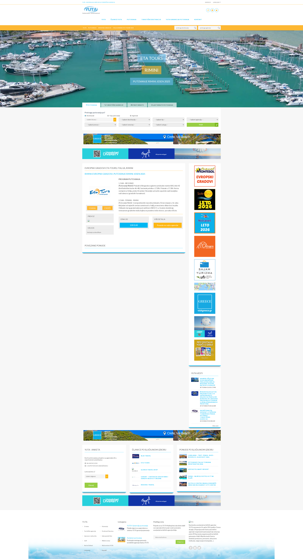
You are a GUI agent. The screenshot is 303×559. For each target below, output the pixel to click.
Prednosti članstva (107, 531)
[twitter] (216, 10)
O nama (86, 526)
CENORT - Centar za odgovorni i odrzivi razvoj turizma (154, 477)
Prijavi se (180, 542)
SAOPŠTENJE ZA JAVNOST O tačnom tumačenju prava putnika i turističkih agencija (208, 415)
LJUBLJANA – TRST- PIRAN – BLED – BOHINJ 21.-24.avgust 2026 (201, 456)
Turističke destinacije (151, 19)
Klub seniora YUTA (107, 545)
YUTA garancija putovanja (177, 19)
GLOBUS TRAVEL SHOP (149, 470)
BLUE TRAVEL (146, 456)
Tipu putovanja (114, 115)
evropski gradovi (104, 28)
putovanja (92, 28)
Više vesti (215, 426)
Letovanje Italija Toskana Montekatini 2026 (199, 463)
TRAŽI (201, 124)
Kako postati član (107, 536)
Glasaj (91, 485)
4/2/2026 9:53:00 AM (207, 421)
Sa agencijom (92, 463)
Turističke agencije (90, 531)
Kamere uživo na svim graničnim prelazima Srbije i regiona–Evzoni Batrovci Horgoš (207, 382)
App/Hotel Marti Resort (198, 469)
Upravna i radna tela (90, 536)
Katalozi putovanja (134, 538)
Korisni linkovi (88, 545)
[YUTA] (91, 10)
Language (216, 2)
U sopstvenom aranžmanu (97, 466)
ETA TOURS (145, 463)
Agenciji (135, 115)
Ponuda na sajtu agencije (167, 225)
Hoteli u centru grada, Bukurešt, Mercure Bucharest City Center (202, 484)
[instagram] (212, 10)
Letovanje (87, 550)
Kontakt (198, 19)
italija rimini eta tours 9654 (123, 28)
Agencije (208, 2)
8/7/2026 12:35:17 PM (208, 387)
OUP (85, 540)
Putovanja (131, 19)
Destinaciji (90, 115)
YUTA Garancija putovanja (137, 526)
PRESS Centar (106, 540)
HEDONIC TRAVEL (147, 485)
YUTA (104, 19)
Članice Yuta (116, 19)
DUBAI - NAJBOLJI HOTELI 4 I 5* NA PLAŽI (201, 477)
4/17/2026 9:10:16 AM (208, 406)
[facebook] (208, 10)
